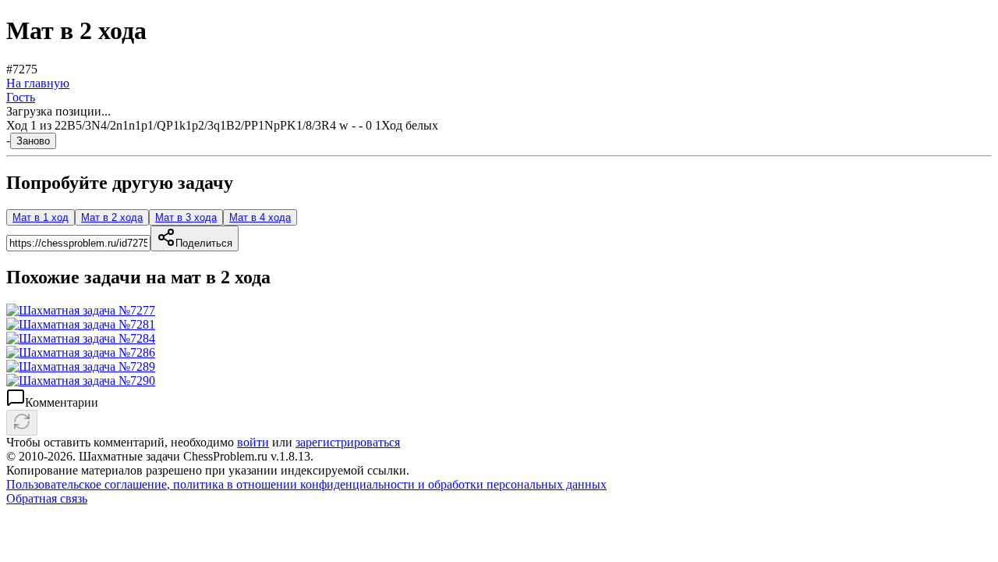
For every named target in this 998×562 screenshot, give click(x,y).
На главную (37, 83)
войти (253, 442)
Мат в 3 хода (186, 217)
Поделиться (203, 243)
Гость (20, 97)
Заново (33, 141)
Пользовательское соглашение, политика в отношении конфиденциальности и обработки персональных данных (306, 484)
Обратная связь (46, 498)
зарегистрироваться (348, 442)
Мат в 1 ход (40, 217)
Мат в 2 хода (112, 217)
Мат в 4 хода (260, 217)
